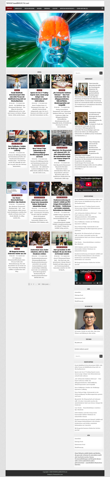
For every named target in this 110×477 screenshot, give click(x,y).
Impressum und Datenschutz (67, 8)
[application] (89, 184)
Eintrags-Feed (79, 295)
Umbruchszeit (18, 8)
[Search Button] (102, 8)
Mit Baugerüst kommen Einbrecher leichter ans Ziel (17, 252)
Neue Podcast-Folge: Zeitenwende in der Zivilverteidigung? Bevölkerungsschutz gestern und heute (39, 152)
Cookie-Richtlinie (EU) (82, 8)
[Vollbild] (100, 190)
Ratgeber (39, 8)
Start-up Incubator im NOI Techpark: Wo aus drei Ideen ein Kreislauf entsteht (62, 252)
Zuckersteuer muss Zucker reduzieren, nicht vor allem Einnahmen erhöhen (39, 252)
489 (39, 284)
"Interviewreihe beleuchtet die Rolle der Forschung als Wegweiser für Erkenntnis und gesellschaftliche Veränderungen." (95, 89)
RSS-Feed (13, 103)
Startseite (9, 8)
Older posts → (46, 284)
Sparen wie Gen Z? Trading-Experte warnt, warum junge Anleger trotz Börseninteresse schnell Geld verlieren (39, 97)
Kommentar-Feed (80, 298)
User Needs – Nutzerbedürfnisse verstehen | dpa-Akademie (17, 200)
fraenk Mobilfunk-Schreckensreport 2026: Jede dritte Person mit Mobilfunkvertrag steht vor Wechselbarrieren (17, 97)
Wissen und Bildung (29, 8)
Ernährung (47, 8)
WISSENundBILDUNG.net (17, 3)
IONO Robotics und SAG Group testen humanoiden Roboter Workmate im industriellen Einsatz (39, 203)
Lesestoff (55, 8)
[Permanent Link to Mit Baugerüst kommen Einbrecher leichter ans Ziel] (17, 239)
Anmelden (78, 292)
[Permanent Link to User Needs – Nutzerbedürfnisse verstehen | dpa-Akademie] (17, 188)
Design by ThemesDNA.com (55, 474)
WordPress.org (79, 301)
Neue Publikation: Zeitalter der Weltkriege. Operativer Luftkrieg (17, 148)
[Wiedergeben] (77, 190)
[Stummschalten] (97, 190)
